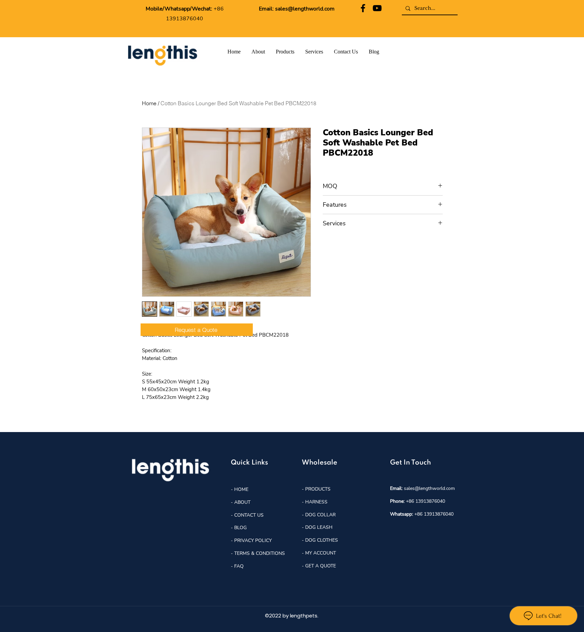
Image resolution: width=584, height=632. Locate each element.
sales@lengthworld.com (305, 9)
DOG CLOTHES (321, 540)
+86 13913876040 (425, 501)
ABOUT (242, 502)
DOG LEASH (319, 527)
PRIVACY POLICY (253, 540)
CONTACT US (249, 515)
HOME (240, 489)
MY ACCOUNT (320, 553)
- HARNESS (314, 502)
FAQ (239, 566)
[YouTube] (377, 8)
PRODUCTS (318, 489)
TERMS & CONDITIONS (259, 553)
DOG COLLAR (320, 515)
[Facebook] (363, 8)
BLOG (240, 527)
